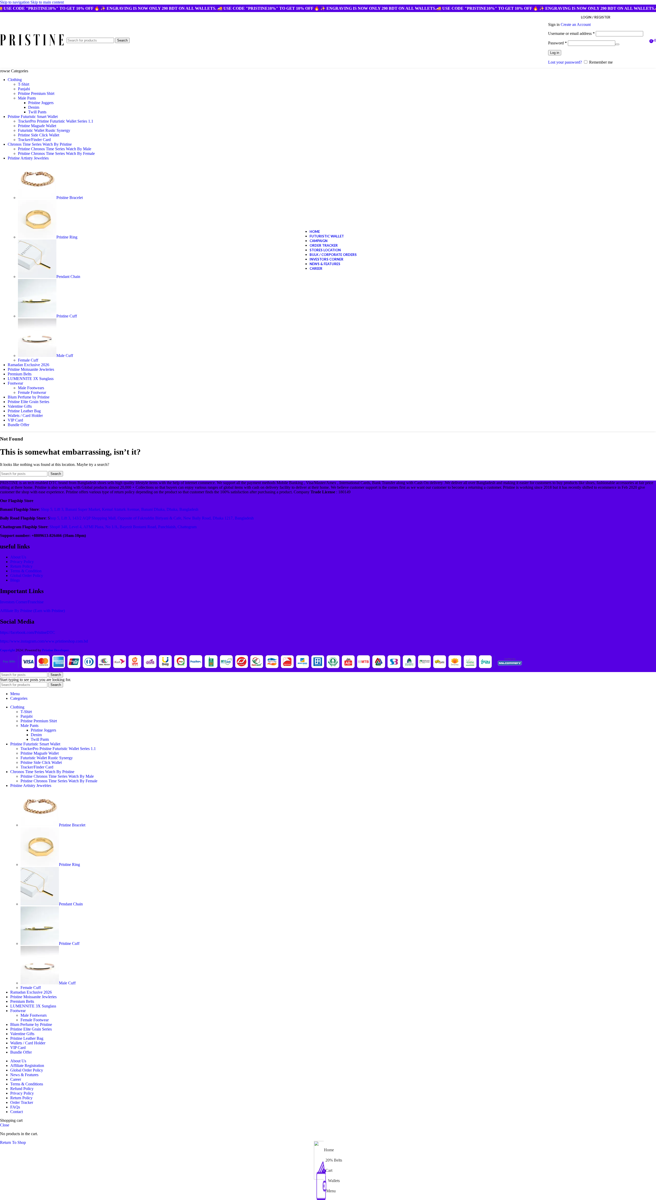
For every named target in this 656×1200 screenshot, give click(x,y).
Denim (33, 107)
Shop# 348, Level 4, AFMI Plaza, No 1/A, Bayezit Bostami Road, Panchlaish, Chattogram (123, 527)
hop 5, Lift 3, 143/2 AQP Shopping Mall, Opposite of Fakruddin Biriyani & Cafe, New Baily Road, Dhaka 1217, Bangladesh (152, 518)
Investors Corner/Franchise (22, 602)
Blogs (15, 580)
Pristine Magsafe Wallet (37, 126)
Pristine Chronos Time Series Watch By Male (54, 149)
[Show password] (617, 44)
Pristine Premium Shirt (36, 93)
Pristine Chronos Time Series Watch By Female (56, 153)
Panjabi (24, 89)
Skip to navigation (15, 2)
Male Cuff (64, 355)
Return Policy (21, 566)
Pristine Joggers (41, 103)
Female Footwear (32, 392)
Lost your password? (565, 62)
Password (557, 43)
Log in (554, 53)
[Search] (645, 40)
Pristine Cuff (66, 316)
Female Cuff (28, 360)
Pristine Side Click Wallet (38, 135)
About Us (18, 557)
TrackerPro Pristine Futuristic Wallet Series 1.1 (55, 121)
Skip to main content (47, 2)
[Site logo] (32, 45)
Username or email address (571, 33)
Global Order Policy (26, 575)
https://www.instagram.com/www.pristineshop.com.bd (44, 641)
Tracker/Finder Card (34, 139)
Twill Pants (37, 112)
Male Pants (27, 98)
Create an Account (576, 24)
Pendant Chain (68, 276)
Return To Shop (13, 1142)
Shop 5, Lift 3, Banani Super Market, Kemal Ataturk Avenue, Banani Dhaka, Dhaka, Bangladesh (119, 509)
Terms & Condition (26, 571)
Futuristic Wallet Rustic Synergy (44, 130)
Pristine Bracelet (69, 197)
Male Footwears (31, 388)
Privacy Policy (22, 561)
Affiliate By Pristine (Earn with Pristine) (32, 610)
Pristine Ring (66, 237)
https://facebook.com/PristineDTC (27, 632)
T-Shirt (23, 84)
